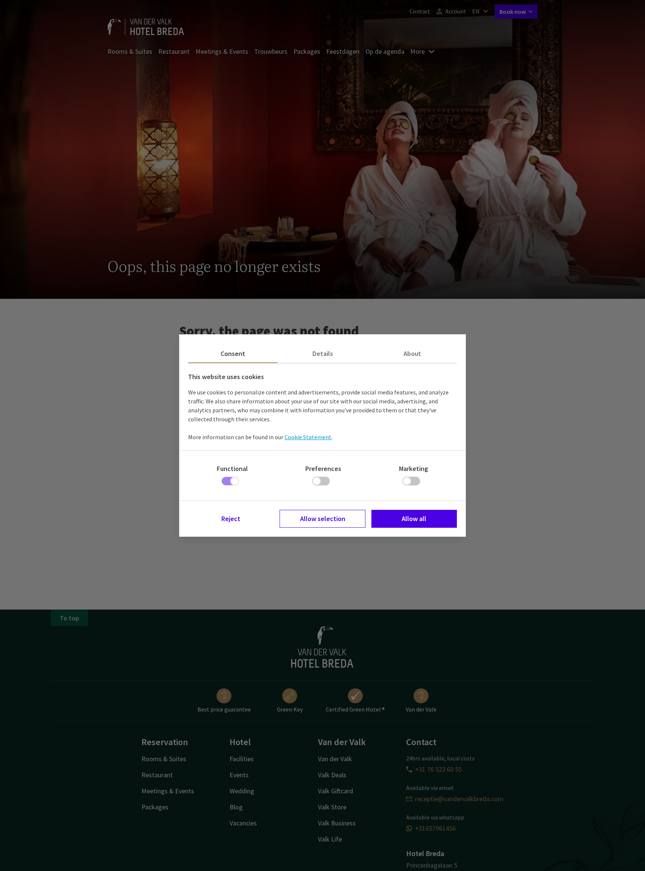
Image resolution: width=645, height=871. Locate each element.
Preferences (323, 468)
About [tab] (412, 353)
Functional (232, 468)
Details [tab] (322, 353)
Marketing (413, 468)
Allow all (414, 518)
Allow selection (322, 518)
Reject (230, 518)
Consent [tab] (233, 353)
